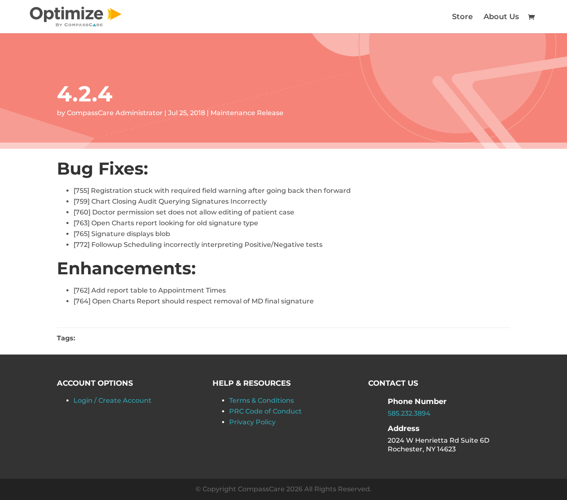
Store (462, 17)
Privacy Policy (252, 422)
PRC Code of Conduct (265, 411)
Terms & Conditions (261, 400)
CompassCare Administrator (115, 113)
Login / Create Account (112, 400)
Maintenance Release (247, 113)
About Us (501, 17)
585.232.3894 (409, 413)
